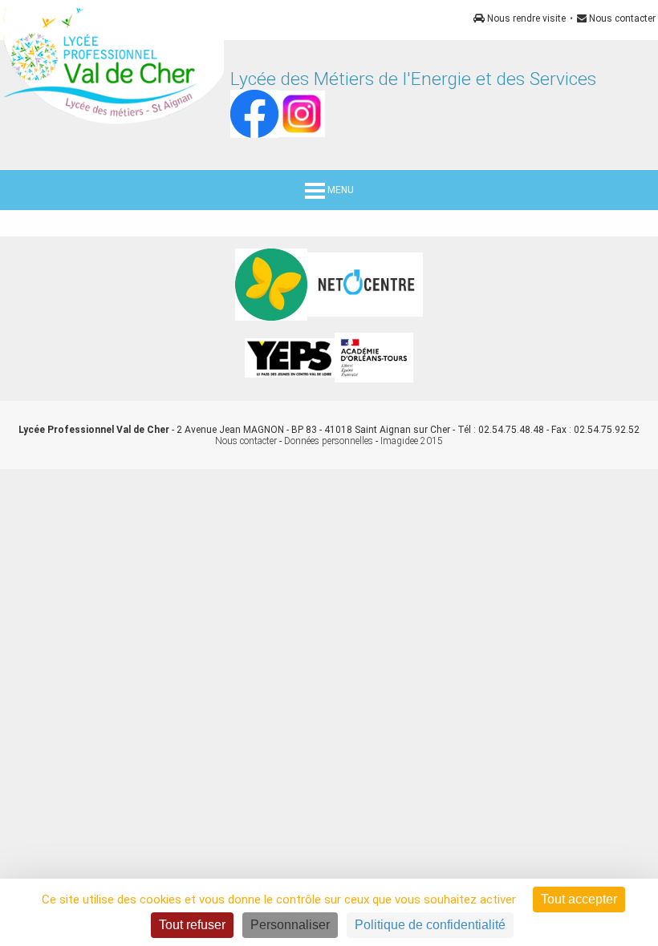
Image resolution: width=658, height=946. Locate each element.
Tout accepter (579, 899)
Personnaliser (290, 925)
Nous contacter (621, 18)
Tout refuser (192, 925)
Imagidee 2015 (411, 441)
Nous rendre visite (525, 18)
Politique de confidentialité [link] (430, 925)
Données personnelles (328, 441)
